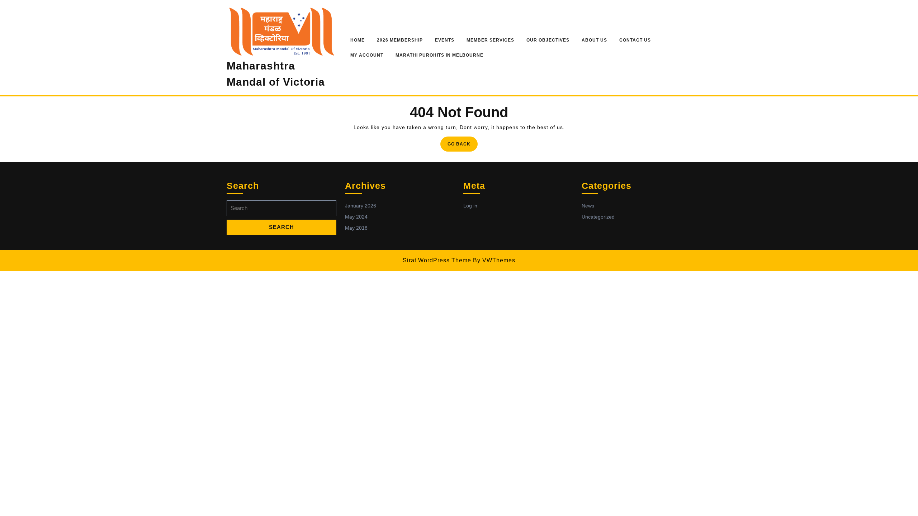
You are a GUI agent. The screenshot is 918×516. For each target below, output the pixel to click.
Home (357, 40)
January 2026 (360, 206)
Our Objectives (547, 40)
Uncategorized (598, 217)
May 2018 (356, 228)
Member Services (490, 40)
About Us (594, 40)
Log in (470, 206)
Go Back (463, 146)
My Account (366, 55)
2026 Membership (400, 40)
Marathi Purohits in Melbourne (439, 55)
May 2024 (356, 217)
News (588, 206)
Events (444, 40)
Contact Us (635, 40)
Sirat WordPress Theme (437, 260)
